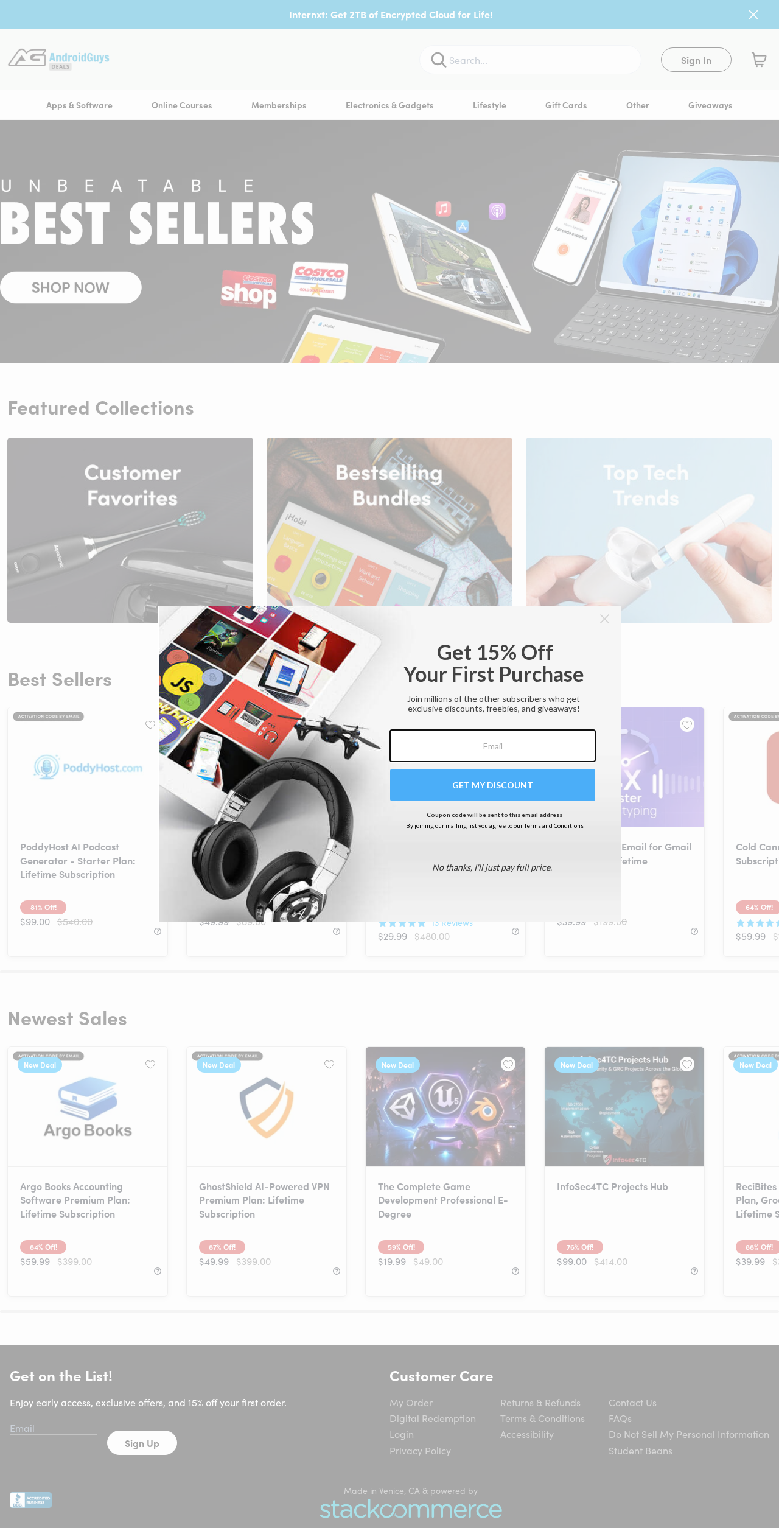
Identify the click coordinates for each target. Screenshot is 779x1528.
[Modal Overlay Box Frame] (389, 764)
